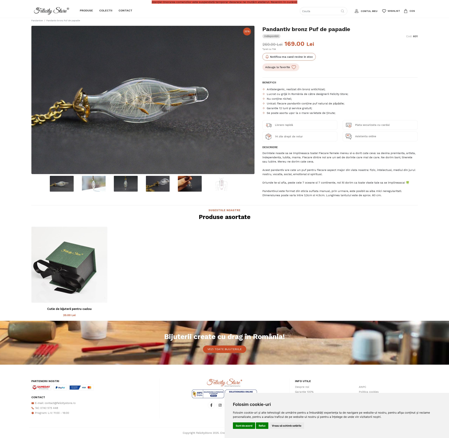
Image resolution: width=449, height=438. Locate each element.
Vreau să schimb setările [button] (286, 425)
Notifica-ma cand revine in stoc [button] (291, 56)
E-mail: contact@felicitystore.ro (55, 403)
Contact (125, 10)
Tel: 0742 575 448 (46, 408)
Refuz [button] (262, 425)
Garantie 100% (304, 391)
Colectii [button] (105, 10)
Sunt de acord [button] (244, 425)
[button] (366, 11)
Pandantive (37, 20)
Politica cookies (369, 391)
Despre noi (302, 387)
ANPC (362, 387)
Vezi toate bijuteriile (224, 349)
